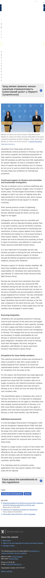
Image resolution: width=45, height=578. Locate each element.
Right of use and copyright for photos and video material (23, 543)
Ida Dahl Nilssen (17, 556)
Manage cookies (9, 546)
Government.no (15, 531)
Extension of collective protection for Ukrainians (20, 510)
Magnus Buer (13, 559)
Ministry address (6, 571)
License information (35, 141)
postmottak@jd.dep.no (14, 564)
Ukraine (27, 494)
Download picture (7, 144)
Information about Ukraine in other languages (19, 514)
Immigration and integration (12, 494)
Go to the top (22, 524)
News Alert (7, 541)
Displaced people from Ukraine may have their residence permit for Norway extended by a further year (23, 504)
